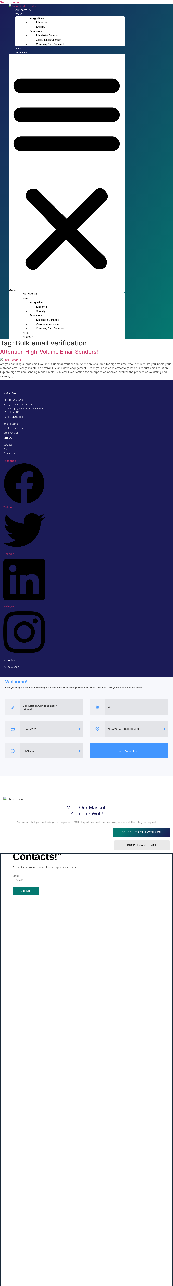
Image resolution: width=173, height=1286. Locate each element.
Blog (18, 48)
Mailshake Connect (47, 35)
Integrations (36, 18)
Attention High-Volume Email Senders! (49, 351)
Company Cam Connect (50, 44)
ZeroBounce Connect (48, 40)
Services (21, 52)
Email (16, 876)
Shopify (40, 27)
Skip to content (10, 2)
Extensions (35, 31)
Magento (41, 22)
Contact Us (23, 10)
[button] (67, 173)
